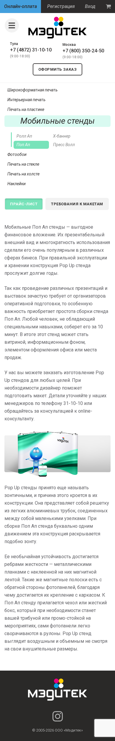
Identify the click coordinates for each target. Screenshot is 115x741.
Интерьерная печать (26, 99)
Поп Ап (23, 144)
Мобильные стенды (57, 121)
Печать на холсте (23, 174)
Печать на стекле (23, 164)
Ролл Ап (24, 136)
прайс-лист (23, 204)
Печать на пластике (25, 109)
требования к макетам (77, 204)
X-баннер (61, 136)
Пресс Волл (64, 144)
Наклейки (16, 183)
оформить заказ (57, 69)
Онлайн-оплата (20, 6)
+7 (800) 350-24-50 (83, 51)
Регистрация (61, 6)
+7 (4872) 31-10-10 (31, 50)
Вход (90, 6)
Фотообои (17, 154)
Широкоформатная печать (32, 90)
